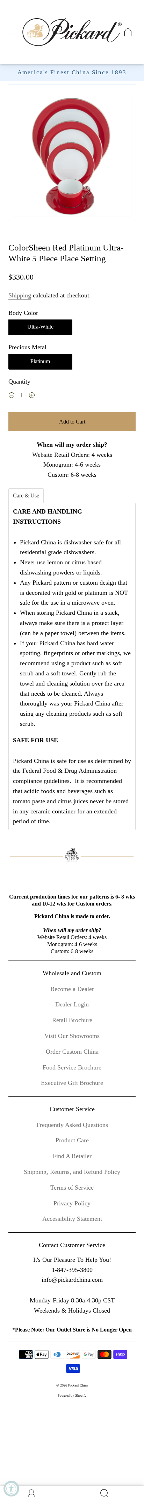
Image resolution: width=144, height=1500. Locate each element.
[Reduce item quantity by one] (11, 396)
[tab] (26, 495)
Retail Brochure (72, 1020)
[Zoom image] (72, 158)
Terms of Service (72, 1187)
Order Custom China (72, 1051)
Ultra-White (40, 327)
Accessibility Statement (72, 1218)
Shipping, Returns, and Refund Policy (72, 1171)
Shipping (19, 295)
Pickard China (78, 1385)
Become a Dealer (72, 988)
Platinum (40, 361)
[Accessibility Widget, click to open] (11, 1488)
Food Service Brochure (72, 1067)
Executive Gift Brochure (72, 1082)
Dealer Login (72, 1004)
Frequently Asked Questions (72, 1124)
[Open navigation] (16, 32)
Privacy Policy (72, 1203)
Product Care (72, 1140)
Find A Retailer (72, 1156)
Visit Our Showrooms (72, 1035)
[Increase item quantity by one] (31, 396)
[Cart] (128, 32)
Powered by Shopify (72, 1395)
